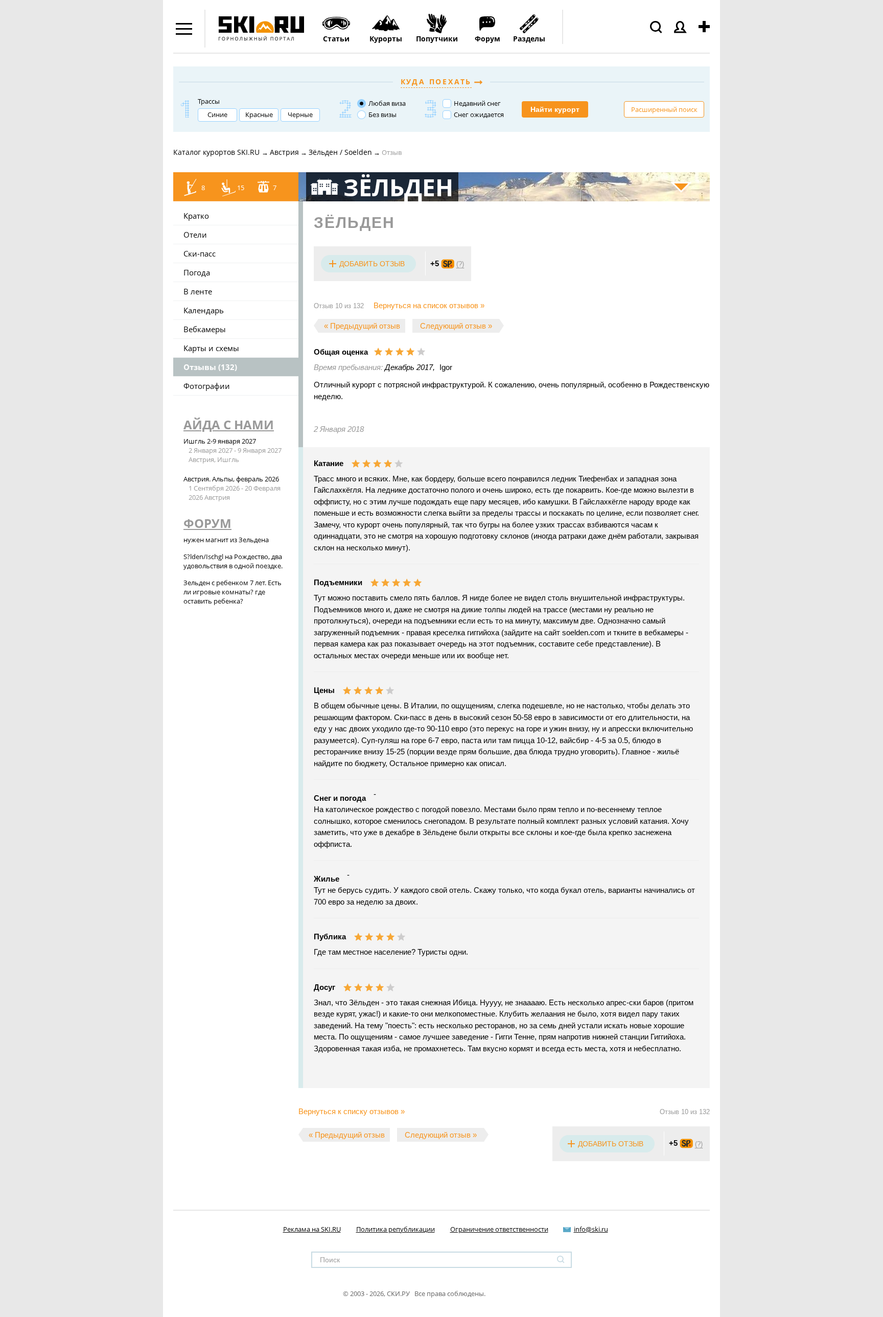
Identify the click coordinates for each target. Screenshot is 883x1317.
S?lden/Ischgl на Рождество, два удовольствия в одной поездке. (233, 561)
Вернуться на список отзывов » (429, 305)
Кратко (196, 216)
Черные (300, 114)
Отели (195, 234)
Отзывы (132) (210, 367)
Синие (217, 114)
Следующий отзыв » (456, 325)
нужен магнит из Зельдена (226, 539)
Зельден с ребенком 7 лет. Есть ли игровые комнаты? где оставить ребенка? (232, 592)
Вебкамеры (204, 329)
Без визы (382, 114)
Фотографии (206, 386)
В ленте (197, 291)
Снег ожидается (479, 114)
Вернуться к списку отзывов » (351, 1111)
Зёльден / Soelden (340, 152)
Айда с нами (228, 424)
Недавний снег (477, 103)
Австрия (284, 152)
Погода (196, 272)
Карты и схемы (211, 348)
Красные (259, 114)
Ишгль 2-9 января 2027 (219, 441)
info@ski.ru (591, 1229)
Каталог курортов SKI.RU (217, 152)
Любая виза (387, 103)
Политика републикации (395, 1229)
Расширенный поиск (664, 109)
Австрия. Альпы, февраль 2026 (231, 478)
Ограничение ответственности (499, 1229)
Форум (207, 523)
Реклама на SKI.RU (312, 1229)
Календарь (203, 310)
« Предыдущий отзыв (362, 325)
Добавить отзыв (372, 264)
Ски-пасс (199, 253)
